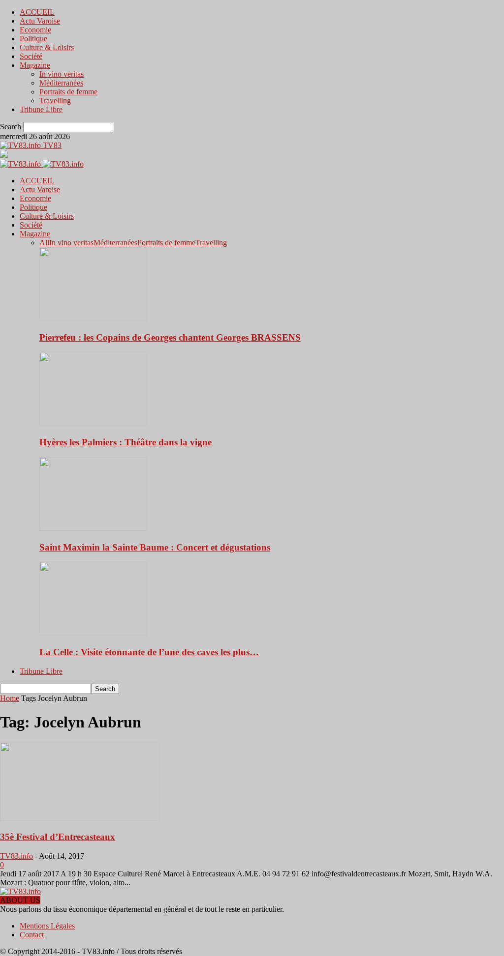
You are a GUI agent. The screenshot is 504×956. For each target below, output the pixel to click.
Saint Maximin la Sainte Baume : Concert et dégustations (154, 547)
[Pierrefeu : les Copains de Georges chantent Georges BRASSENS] (93, 318)
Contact (32, 934)
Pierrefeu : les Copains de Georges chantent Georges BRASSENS (170, 337)
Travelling (55, 100)
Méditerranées (61, 83)
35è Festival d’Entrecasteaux (57, 837)
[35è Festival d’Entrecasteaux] (79, 818)
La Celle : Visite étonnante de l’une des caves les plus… (149, 652)
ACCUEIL (37, 12)
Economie (35, 30)
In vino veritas (61, 74)
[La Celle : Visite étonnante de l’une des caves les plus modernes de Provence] (93, 633)
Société (31, 56)
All (44, 242)
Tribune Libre (41, 109)
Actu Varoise (40, 21)
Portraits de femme (68, 91)
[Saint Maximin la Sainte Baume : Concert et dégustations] (93, 528)
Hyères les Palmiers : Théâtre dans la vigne (125, 442)
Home (9, 698)
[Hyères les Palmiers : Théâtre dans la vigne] (93, 423)
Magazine (35, 65)
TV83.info (16, 856)
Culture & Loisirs (47, 47)
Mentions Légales (47, 926)
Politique (33, 38)
